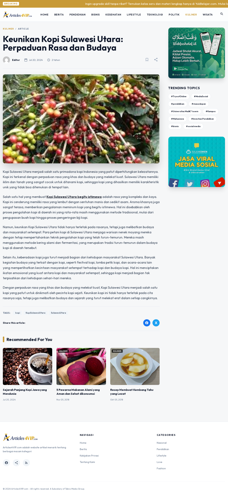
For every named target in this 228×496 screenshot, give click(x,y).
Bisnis (95, 14)
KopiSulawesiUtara (35, 312)
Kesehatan (113, 14)
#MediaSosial (201, 96)
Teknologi (155, 14)
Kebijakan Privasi (89, 455)
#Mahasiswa (177, 118)
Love (159, 462)
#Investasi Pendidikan (202, 118)
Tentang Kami (87, 462)
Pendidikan (77, 14)
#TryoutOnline (178, 96)
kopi (17, 312)
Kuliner (191, 14)
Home (44, 14)
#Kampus (211, 111)
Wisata (208, 14)
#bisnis (175, 126)
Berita (59, 14)
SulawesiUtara (58, 312)
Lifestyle (134, 14)
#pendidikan (177, 104)
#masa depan (199, 104)
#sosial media (193, 126)
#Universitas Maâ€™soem (184, 111)
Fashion (161, 468)
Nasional (162, 442)
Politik (174, 14)
